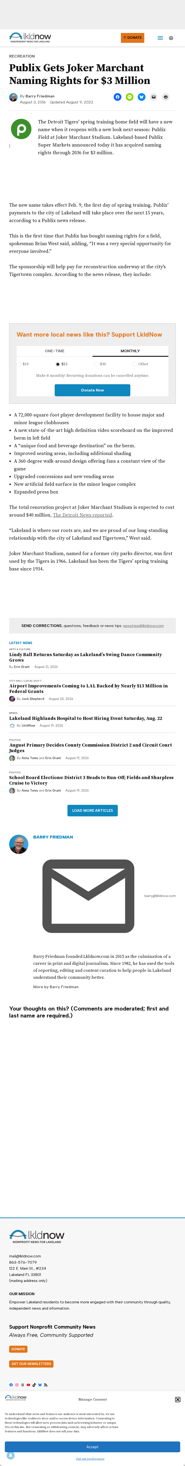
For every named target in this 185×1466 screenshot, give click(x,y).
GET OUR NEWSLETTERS (31, 1364)
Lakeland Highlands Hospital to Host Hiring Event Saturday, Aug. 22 (85, 718)
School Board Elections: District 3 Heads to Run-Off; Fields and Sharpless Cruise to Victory (91, 780)
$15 (64, 364)
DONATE (18, 1349)
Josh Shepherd (33, 699)
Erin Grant (22, 667)
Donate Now (92, 390)
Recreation (22, 56)
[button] (177, 1399)
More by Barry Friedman (56, 987)
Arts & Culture (19, 649)
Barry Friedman (40, 96)
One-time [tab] (55, 351)
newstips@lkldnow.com (143, 625)
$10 (25, 364)
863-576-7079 (23, 1262)
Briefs (13, 713)
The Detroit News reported (82, 515)
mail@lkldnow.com (25, 1256)
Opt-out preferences (90, 1459)
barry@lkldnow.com (160, 896)
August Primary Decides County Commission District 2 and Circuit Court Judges (90, 748)
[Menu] (160, 37)
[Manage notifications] (10, 1455)
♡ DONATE (132, 38)
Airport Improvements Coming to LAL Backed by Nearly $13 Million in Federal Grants (88, 688)
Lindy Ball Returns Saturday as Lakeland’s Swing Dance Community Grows (85, 657)
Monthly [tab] (130, 351)
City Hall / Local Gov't (25, 680)
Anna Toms (30, 758)
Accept (92, 1447)
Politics (15, 740)
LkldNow (28, 725)
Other (143, 364)
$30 (103, 364)
